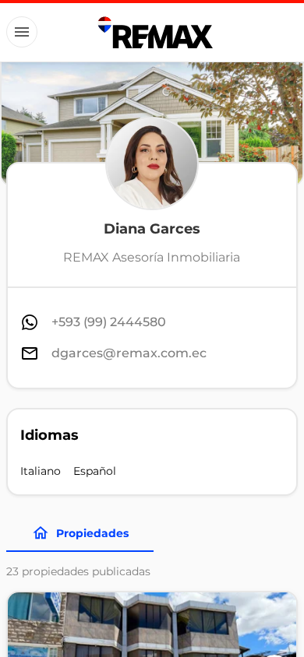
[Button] (21, 31)
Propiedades (92, 533)
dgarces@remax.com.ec (129, 353)
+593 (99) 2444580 (108, 321)
